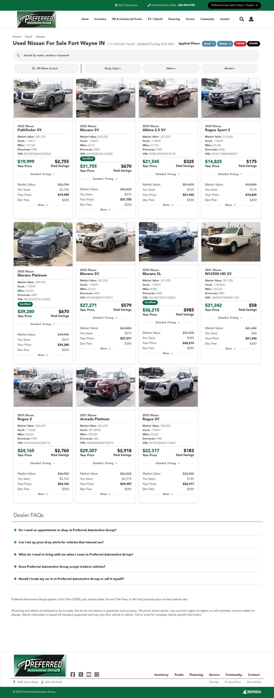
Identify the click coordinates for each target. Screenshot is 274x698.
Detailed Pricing (40, 174)
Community (207, 19)
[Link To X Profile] (81, 674)
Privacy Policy (233, 682)
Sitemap (214, 682)
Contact (224, 19)
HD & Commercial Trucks (127, 19)
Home (85, 19)
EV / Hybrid (155, 19)
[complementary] (261, 685)
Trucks (178, 674)
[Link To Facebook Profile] (73, 674)
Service (190, 19)
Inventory (100, 19)
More (41, 205)
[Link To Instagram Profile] (96, 674)
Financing (174, 19)
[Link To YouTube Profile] (89, 674)
